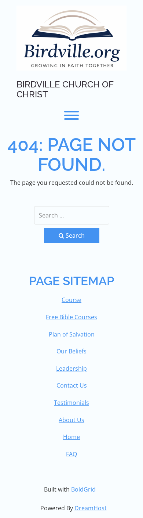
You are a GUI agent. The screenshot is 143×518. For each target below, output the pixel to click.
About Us (71, 420)
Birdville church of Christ (64, 89)
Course (71, 300)
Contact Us (71, 385)
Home (71, 437)
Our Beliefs (71, 351)
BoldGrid (83, 489)
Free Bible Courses (71, 317)
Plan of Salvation (72, 334)
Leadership (71, 368)
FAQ (71, 454)
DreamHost (90, 508)
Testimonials (71, 403)
